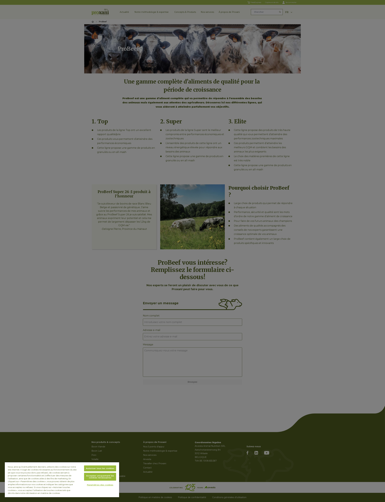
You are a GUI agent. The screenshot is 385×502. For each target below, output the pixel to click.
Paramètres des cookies (100, 485)
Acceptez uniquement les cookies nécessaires (100, 476)
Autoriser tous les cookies (100, 468)
